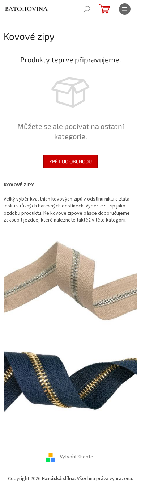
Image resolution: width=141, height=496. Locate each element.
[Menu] (125, 9)
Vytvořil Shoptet (77, 457)
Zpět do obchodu (70, 161)
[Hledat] (87, 9)
